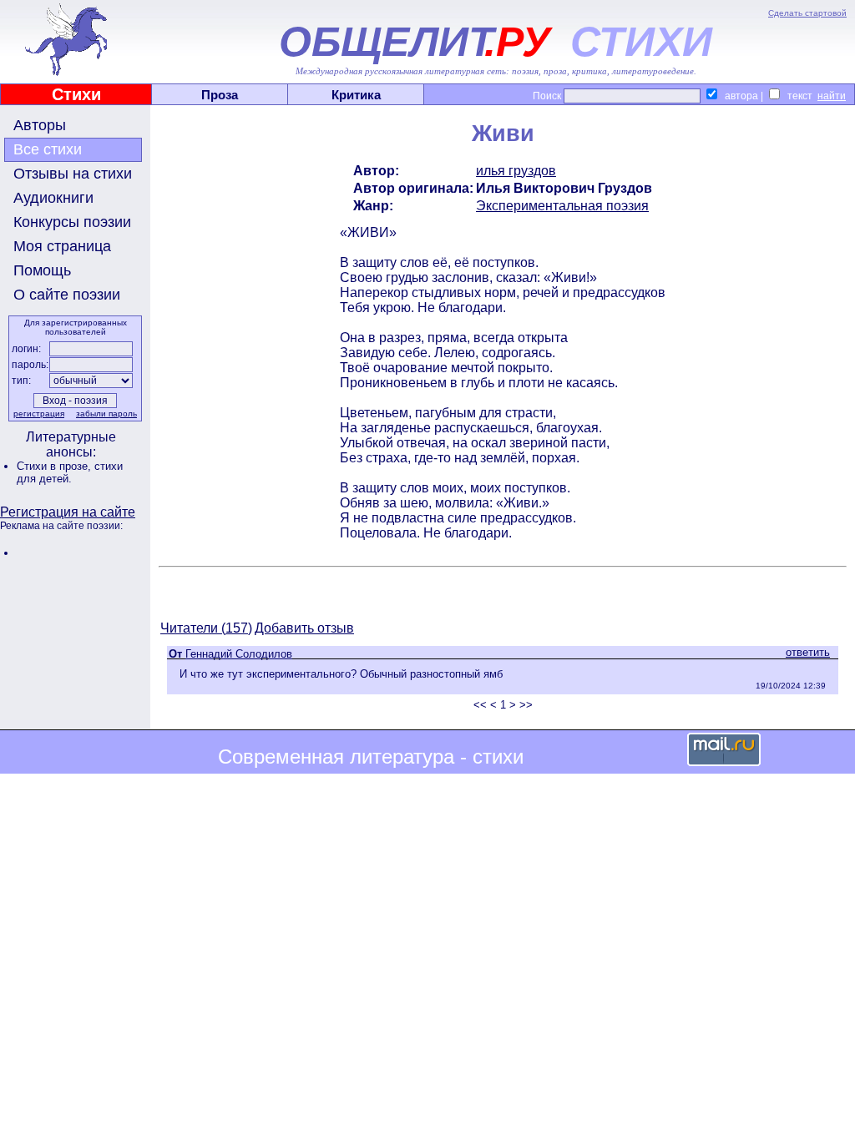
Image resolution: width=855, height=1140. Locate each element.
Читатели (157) (206, 628)
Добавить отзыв (304, 628)
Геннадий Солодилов (238, 654)
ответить (808, 652)
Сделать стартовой (807, 13)
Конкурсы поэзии (72, 222)
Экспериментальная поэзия (562, 206)
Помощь (42, 270)
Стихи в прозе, (55, 466)
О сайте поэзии (66, 294)
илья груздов (516, 171)
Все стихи (47, 149)
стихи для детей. (70, 472)
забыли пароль (106, 413)
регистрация (38, 413)
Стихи (76, 94)
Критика (356, 95)
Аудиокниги (53, 197)
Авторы (39, 125)
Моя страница (62, 246)
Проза (219, 95)
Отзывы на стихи (72, 173)
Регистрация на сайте (67, 512)
